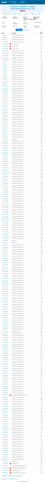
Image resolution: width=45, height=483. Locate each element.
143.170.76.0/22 (5, 187)
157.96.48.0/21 (5, 326)
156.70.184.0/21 (5, 300)
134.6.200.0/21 (5, 114)
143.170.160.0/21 (5, 214)
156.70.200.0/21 (5, 313)
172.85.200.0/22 (5, 428)
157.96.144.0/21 (5, 344)
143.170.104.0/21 (5, 196)
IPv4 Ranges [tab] (19, 29)
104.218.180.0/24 (5, 50)
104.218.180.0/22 (5, 55)
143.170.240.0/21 (5, 236)
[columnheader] (6, 32)
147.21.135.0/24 (5, 242)
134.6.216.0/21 (5, 119)
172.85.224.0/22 (5, 448)
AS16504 (4, 18)
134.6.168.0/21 (5, 106)
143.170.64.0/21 (5, 183)
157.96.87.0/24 (5, 331)
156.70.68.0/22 (5, 249)
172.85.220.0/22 (5, 445)
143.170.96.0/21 (5, 194)
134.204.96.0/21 (5, 167)
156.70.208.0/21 (5, 320)
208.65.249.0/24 (5, 472)
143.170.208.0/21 (5, 227)
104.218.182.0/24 (5, 57)
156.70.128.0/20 (5, 267)
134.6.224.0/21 (5, 121)
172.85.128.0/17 (5, 399)
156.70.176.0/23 (5, 291)
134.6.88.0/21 (4, 79)
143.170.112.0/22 (5, 198)
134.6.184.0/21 (5, 110)
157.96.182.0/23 (5, 368)
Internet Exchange (14, 2)
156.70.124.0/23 (5, 258)
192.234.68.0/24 (5, 461)
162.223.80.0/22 (5, 381)
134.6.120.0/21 (5, 88)
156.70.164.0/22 (5, 280)
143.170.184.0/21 (5, 220)
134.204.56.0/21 (5, 156)
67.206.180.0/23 (5, 46)
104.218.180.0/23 (5, 53)
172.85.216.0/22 (5, 443)
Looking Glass (22, 2)
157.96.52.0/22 (5, 328)
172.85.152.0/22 (5, 406)
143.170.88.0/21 (5, 192)
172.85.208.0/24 (5, 432)
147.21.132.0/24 (5, 240)
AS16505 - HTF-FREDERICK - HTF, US (10, 478)
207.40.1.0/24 (4, 470)
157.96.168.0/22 (5, 357)
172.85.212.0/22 (5, 441)
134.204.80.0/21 (5, 163)
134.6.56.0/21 (4, 70)
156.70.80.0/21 (5, 253)
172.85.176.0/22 (5, 417)
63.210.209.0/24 (5, 41)
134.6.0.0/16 (4, 61)
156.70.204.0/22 (5, 315)
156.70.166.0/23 (5, 282)
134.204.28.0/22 (5, 145)
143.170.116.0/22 (5, 200)
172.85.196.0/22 (5, 426)
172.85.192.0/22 (5, 423)
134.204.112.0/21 (5, 172)
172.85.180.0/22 (5, 419)
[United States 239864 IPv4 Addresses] (21, 10)
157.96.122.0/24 (5, 333)
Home (10, 1)
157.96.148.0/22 (5, 346)
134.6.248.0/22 (5, 128)
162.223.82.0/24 (5, 386)
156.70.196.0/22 (5, 306)
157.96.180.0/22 (5, 366)
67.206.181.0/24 (5, 48)
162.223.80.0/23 (5, 379)
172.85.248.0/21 (5, 459)
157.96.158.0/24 (5, 353)
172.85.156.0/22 (5, 408)
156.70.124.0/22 (5, 260)
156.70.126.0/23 (5, 262)
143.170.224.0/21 (5, 231)
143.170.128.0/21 (5, 205)
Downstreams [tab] (33, 14)
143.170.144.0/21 (5, 209)
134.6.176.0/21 (5, 108)
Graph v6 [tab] (20, 14)
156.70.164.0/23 (5, 278)
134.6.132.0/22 (5, 92)
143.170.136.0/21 (5, 207)
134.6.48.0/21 (4, 68)
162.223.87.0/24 (5, 392)
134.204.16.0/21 (5, 141)
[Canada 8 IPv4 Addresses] (24, 10)
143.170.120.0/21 (5, 203)
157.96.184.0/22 (5, 370)
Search (42, 2)
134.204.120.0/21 (5, 174)
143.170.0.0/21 (5, 176)
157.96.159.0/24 (5, 355)
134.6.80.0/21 (4, 77)
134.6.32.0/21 (4, 64)
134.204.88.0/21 (5, 165)
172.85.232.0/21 (5, 454)
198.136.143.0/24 (5, 465)
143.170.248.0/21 (5, 238)
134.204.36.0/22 (5, 150)
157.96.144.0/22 (5, 342)
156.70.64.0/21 (5, 247)
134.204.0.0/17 (5, 132)
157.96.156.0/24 (5, 348)
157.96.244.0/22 (5, 377)
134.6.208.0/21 (5, 117)
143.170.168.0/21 (5, 216)
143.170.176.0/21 (5, 218)
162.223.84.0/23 (5, 388)
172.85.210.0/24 (5, 437)
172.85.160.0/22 (5, 410)
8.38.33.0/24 (4, 35)
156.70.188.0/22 (5, 302)
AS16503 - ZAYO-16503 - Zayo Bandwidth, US (12, 475)
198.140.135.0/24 (5, 468)
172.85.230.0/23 (5, 452)
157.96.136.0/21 (5, 339)
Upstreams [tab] (26, 14)
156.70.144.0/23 (5, 271)
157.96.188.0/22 (5, 375)
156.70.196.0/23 (5, 304)
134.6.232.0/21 (5, 123)
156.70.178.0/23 (5, 295)
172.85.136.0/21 (5, 401)
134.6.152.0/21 (5, 101)
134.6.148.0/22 (5, 99)
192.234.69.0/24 (5, 463)
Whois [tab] (39, 14)
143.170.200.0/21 (5, 225)
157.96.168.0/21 (5, 359)
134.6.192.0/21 (5, 112)
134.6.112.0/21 (4, 86)
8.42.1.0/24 (4, 39)
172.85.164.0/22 (5, 412)
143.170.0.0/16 (5, 178)
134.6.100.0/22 (5, 81)
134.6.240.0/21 (5, 125)
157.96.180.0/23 (5, 364)
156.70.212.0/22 (5, 322)
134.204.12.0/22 (5, 139)
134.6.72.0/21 (4, 75)
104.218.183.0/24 (5, 59)
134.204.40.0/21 (5, 152)
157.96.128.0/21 (5, 335)
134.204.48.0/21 (5, 154)
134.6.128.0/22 (5, 90)
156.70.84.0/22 (5, 256)
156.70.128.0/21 (5, 264)
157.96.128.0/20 (5, 337)
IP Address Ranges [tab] (6, 14)
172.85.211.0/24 (5, 439)
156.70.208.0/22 (5, 317)
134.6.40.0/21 (4, 66)
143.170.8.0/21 (5, 181)
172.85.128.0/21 (5, 397)
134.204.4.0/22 (5, 134)
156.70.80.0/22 (5, 251)
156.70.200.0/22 (5, 311)
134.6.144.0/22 (5, 97)
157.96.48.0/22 (5, 324)
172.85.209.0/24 (5, 434)
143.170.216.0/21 (5, 229)
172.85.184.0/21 (5, 421)
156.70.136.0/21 (5, 269)
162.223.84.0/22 (5, 390)
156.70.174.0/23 (5, 289)
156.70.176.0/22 (5, 293)
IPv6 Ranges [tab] (25, 29)
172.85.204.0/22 (5, 430)
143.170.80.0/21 (5, 189)
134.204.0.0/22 (5, 130)
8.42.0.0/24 (4, 37)
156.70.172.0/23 (5, 284)
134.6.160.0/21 (5, 103)
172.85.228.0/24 (5, 450)
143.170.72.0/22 (5, 185)
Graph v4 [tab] (14, 14)
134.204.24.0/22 (5, 143)
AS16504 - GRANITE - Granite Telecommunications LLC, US (22, 7)
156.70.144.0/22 (5, 273)
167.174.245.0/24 (5, 395)
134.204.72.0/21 (5, 161)
